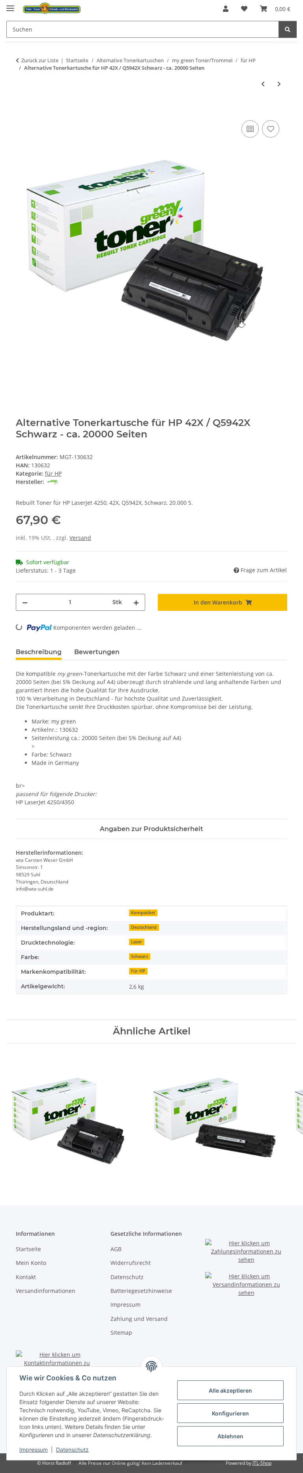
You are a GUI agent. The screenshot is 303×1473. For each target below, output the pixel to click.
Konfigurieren (230, 1413)
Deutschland (144, 927)
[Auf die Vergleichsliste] (250, 129)
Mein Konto (31, 1263)
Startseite (28, 1249)
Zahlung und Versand (139, 1318)
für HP (53, 473)
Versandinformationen (45, 1290)
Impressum (33, 1449)
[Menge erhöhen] (136, 602)
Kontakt (26, 1277)
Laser (136, 942)
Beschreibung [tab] (39, 652)
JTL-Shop (261, 1463)
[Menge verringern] (25, 602)
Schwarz (139, 956)
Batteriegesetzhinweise (141, 1290)
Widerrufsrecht (130, 1263)
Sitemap (121, 1332)
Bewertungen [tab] (97, 652)
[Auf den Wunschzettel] (270, 129)
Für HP (138, 971)
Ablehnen (230, 1436)
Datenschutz (72, 1449)
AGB (116, 1249)
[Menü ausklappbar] (10, 5)
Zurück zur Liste (39, 60)
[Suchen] (288, 29)
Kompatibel (143, 912)
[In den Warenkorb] (22, 109)
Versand (80, 537)
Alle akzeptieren (230, 1390)
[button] (226, 9)
